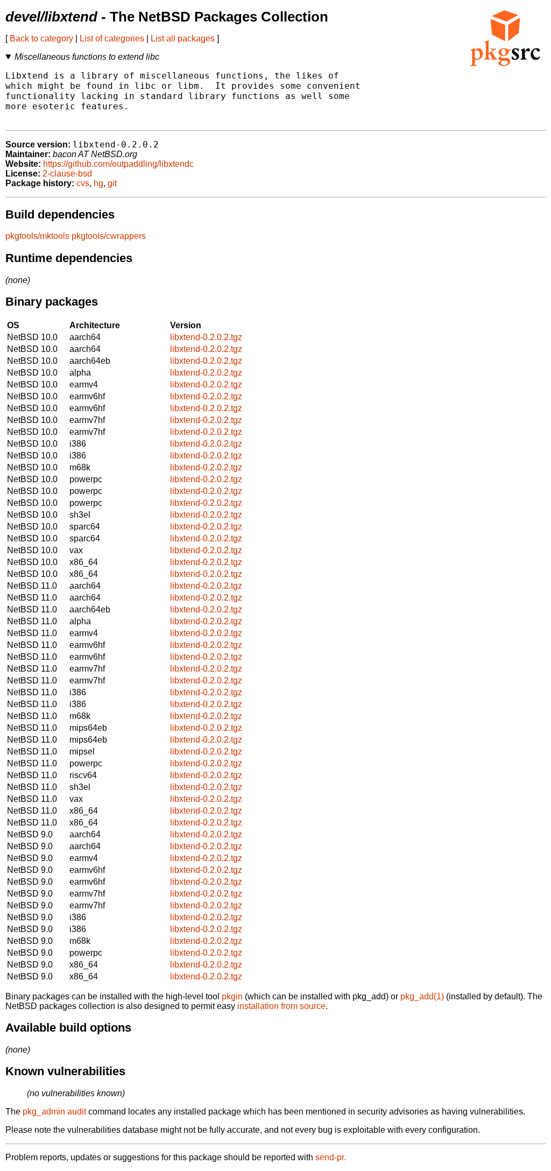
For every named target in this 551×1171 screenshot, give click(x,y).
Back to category (41, 38)
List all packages (183, 38)
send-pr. (330, 1157)
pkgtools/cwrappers (109, 236)
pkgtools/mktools (37, 236)
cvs (82, 183)
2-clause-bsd (67, 173)
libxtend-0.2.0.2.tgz (206, 337)
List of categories (112, 38)
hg (98, 183)
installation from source (281, 1006)
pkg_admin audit (54, 1111)
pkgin (232, 996)
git (112, 183)
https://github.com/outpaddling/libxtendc (118, 163)
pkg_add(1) (422, 996)
